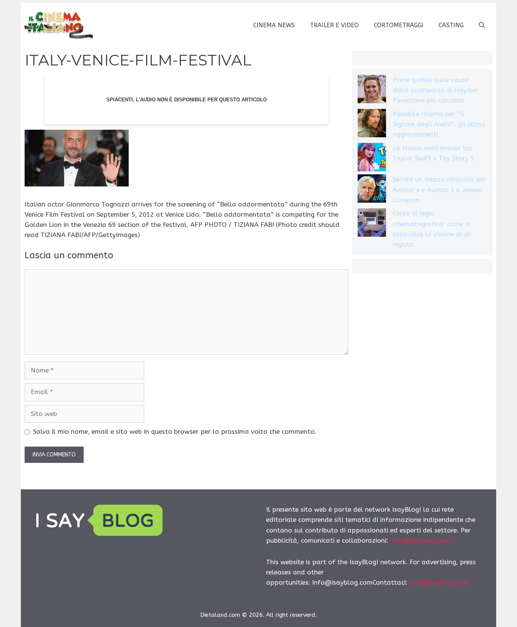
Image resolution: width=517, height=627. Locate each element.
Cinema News (274, 25)
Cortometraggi (399, 25)
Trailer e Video (334, 25)
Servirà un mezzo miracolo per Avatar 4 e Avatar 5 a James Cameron (439, 189)
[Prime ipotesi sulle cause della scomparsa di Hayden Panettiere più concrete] (372, 90)
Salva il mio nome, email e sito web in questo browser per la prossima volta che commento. (174, 431)
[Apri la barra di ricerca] (481, 25)
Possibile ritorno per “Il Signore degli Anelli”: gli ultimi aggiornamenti (438, 124)
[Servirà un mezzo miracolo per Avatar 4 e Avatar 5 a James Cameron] (372, 190)
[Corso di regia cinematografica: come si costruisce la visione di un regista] (372, 224)
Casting (451, 25)
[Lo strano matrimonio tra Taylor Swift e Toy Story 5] (372, 158)
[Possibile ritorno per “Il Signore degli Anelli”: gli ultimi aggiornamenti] (372, 124)
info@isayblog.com (420, 540)
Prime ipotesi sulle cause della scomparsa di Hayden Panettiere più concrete (435, 90)
